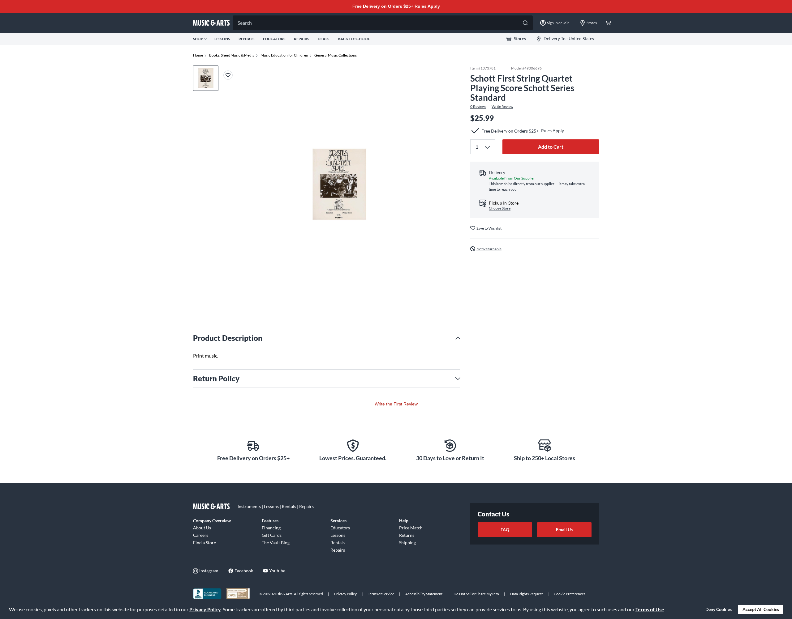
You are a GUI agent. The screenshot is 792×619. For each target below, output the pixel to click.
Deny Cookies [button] (718, 609)
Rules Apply (427, 6)
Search (245, 23)
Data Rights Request (526, 593)
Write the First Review (396, 403)
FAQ (505, 529)
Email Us (564, 529)
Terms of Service (381, 593)
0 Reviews (478, 106)
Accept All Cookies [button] (760, 609)
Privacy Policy (205, 609)
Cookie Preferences (569, 593)
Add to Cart (550, 147)
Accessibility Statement (423, 593)
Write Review (502, 106)
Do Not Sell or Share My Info (476, 593)
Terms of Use (649, 609)
